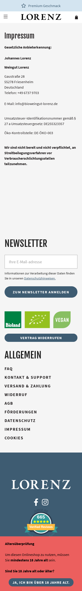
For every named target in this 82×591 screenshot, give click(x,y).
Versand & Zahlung (28, 386)
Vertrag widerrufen (41, 337)
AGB (9, 403)
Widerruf (16, 394)
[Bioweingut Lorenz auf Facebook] (36, 502)
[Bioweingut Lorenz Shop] (41, 17)
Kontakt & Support (28, 377)
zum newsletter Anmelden (41, 292)
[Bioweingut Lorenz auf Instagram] (45, 502)
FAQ (9, 368)
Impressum (18, 429)
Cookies (14, 437)
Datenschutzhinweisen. (40, 278)
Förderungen (21, 411)
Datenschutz (20, 420)
